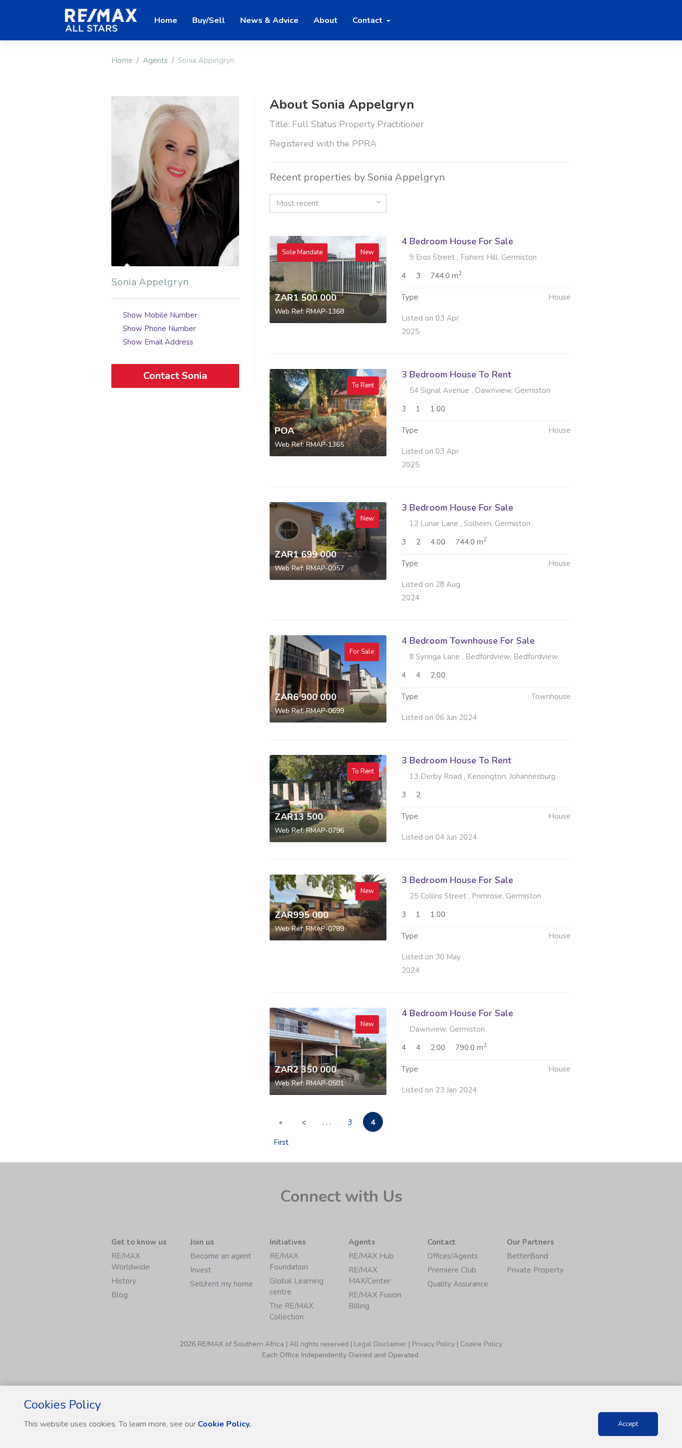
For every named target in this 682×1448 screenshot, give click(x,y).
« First (281, 1124)
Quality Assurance (457, 1284)
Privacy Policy (433, 1344)
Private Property (535, 1270)
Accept (628, 1424)
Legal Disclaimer (380, 1344)
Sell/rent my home (221, 1284)
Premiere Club (451, 1270)
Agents (155, 60)
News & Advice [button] (269, 20)
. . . (327, 1122)
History (123, 1281)
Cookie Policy (481, 1344)
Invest (200, 1270)
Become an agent (220, 1256)
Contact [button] (368, 20)
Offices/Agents (452, 1256)
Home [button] (165, 20)
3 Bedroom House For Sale (457, 508)
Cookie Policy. (224, 1424)
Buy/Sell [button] (208, 20)
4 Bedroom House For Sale (457, 241)
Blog (119, 1295)
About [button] (326, 20)
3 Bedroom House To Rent (456, 374)
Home (122, 60)
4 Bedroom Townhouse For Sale (468, 641)
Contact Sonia (175, 375)
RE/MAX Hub (371, 1256)
